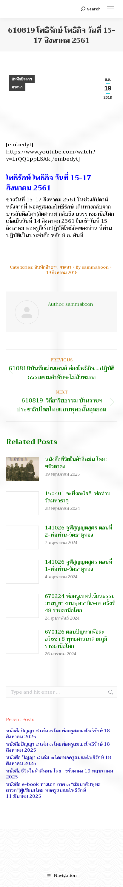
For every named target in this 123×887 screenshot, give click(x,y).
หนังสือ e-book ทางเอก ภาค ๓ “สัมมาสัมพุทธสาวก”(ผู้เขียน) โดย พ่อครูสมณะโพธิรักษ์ (53, 787)
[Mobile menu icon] (110, 9)
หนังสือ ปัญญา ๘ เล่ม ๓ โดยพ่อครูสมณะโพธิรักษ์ (55, 758)
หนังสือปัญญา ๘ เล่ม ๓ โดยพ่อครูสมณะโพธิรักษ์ (54, 731)
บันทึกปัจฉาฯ (22, 79)
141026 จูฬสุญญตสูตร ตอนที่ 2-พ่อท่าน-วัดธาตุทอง (78, 531)
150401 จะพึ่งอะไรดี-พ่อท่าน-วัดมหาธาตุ (79, 497)
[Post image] (22, 469)
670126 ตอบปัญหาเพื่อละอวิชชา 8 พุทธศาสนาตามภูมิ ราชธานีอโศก (76, 639)
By (92, 267)
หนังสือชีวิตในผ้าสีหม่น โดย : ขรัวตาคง (76, 463)
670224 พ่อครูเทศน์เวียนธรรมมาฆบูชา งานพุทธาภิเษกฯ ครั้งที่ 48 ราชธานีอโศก (80, 603)
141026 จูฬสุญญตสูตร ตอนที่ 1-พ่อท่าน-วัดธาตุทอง (78, 565)
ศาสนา (17, 87)
